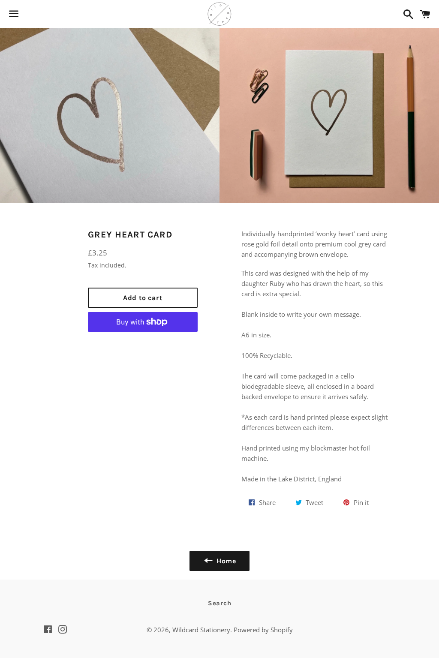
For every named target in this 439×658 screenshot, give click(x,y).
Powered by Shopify (263, 629)
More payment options (143, 342)
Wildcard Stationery (201, 629)
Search (220, 603)
